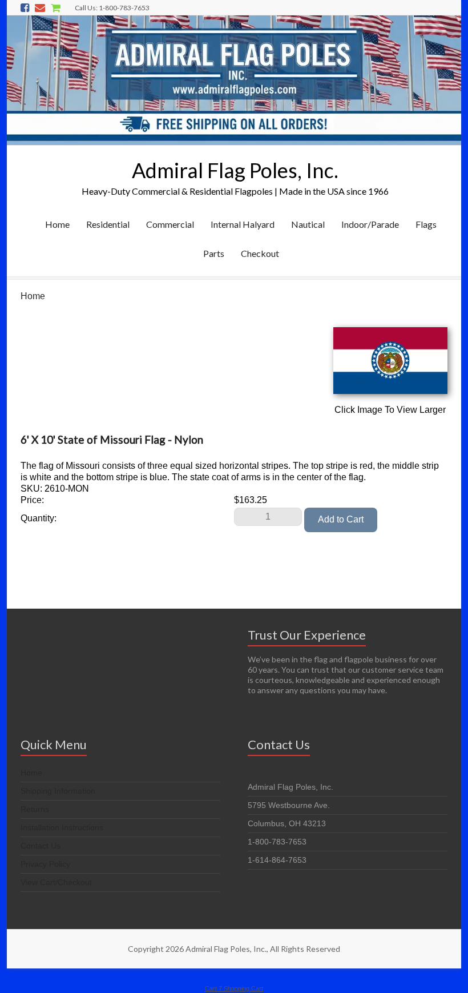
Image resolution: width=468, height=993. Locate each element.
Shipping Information (58, 790)
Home (57, 224)
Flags (426, 224)
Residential (108, 224)
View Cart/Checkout (56, 882)
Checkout (260, 253)
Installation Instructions (62, 827)
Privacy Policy (45, 864)
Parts (213, 253)
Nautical (308, 224)
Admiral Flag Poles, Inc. (235, 170)
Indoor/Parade (370, 224)
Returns (35, 809)
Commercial (170, 224)
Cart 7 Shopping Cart (234, 988)
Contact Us (40, 845)
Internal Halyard (243, 224)
